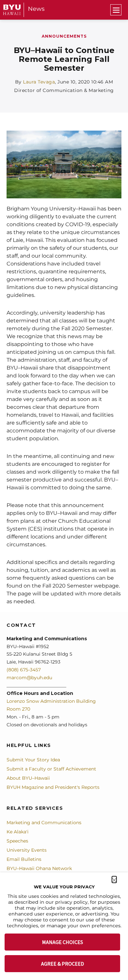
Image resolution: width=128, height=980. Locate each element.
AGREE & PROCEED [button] (62, 963)
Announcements (64, 36)
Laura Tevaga (39, 82)
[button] (114, 879)
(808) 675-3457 (24, 670)
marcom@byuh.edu (29, 678)
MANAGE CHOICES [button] (62, 942)
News (36, 8)
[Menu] (115, 9)
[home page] (12, 10)
